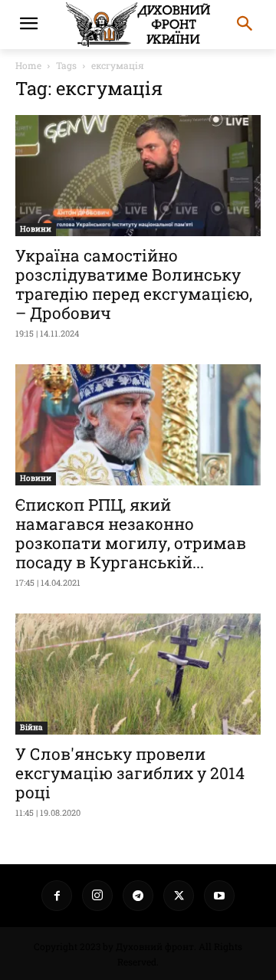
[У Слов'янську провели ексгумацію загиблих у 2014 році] (138, 674)
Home (28, 65)
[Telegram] (138, 895)
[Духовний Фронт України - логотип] (138, 24)
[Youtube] (219, 895)
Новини (35, 229)
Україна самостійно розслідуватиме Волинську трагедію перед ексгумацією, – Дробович (133, 284)
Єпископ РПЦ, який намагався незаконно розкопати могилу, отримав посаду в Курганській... (130, 533)
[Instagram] (97, 895)
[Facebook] (56, 895)
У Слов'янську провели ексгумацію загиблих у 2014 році (130, 773)
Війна (31, 727)
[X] (178, 895)
